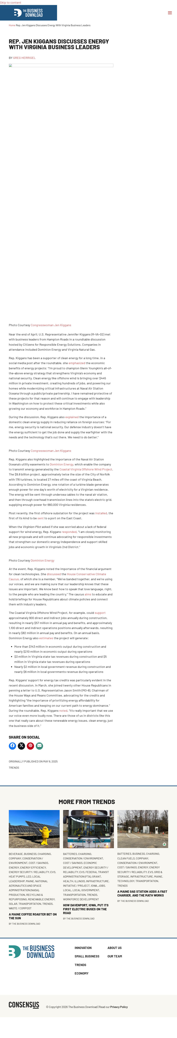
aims (88, 594)
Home (12, 25)
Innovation (83, 948)
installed (101, 513)
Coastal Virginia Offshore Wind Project (85, 469)
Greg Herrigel (24, 58)
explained (72, 417)
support (100, 613)
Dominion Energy (61, 464)
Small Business (87, 956)
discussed (54, 574)
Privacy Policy (119, 1006)
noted (63, 710)
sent (41, 518)
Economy (81, 973)
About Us (115, 948)
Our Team (115, 956)
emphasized (77, 363)
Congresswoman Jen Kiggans (51, 325)
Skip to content (10, 2)
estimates (46, 638)
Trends (14, 767)
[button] (170, 12)
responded (69, 532)
